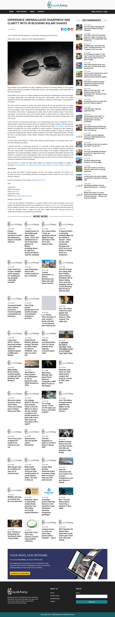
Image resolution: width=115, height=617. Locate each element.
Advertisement (55, 598)
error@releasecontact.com (51, 205)
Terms (52, 593)
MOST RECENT (22, 11)
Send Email (15, 191)
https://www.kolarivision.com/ (23, 196)
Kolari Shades (59, 126)
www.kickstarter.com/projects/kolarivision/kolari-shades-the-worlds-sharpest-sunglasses (43, 165)
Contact (52, 601)
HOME (11, 11)
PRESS (32, 11)
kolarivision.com (40, 180)
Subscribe (91, 602)
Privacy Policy (54, 596)
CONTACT (41, 11)
